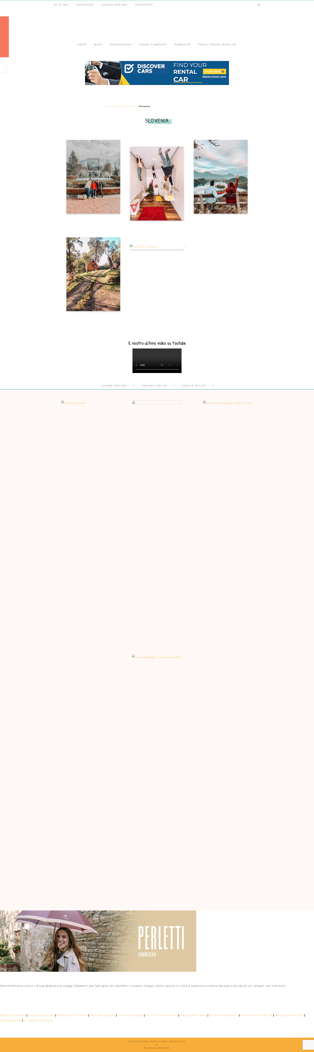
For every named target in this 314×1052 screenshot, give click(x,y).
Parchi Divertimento (162, 1015)
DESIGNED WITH (177, 1041)
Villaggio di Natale (38, 1020)
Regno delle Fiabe (289, 1015)
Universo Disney (130, 1015)
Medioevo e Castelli (72, 1015)
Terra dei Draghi (102, 1015)
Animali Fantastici (223, 1015)
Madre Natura (10, 1020)
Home (106, 106)
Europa (132, 106)
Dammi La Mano (157, 24)
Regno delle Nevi (193, 1015)
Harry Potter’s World (256, 1015)
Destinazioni (119, 106)
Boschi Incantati (13, 1015)
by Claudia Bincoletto (156, 1048)
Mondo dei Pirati (41, 1015)
